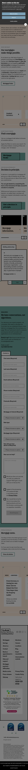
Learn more (19, 9)
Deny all (14, 17)
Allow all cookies (14, 13)
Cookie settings (13, 21)
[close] (25, 24)
